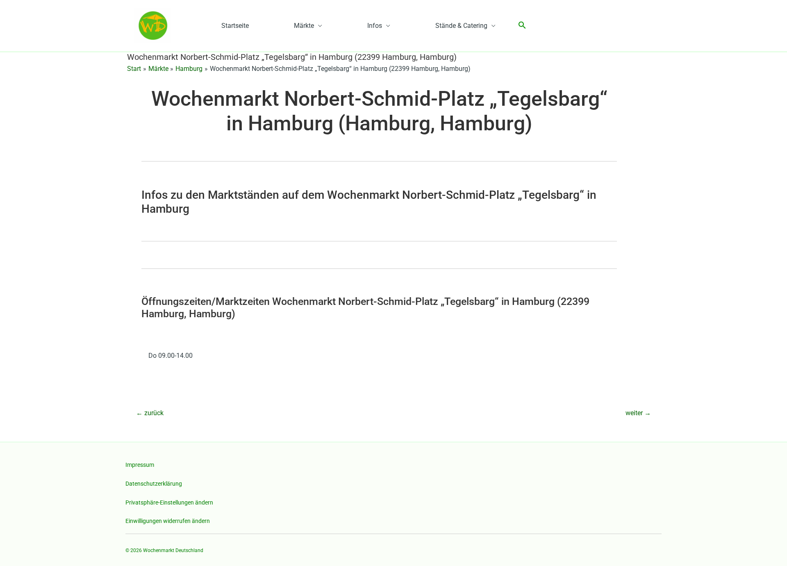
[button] (522, 25)
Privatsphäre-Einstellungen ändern (169, 502)
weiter (638, 413)
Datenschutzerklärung (153, 483)
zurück (150, 413)
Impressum (139, 464)
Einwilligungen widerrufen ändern (167, 521)
